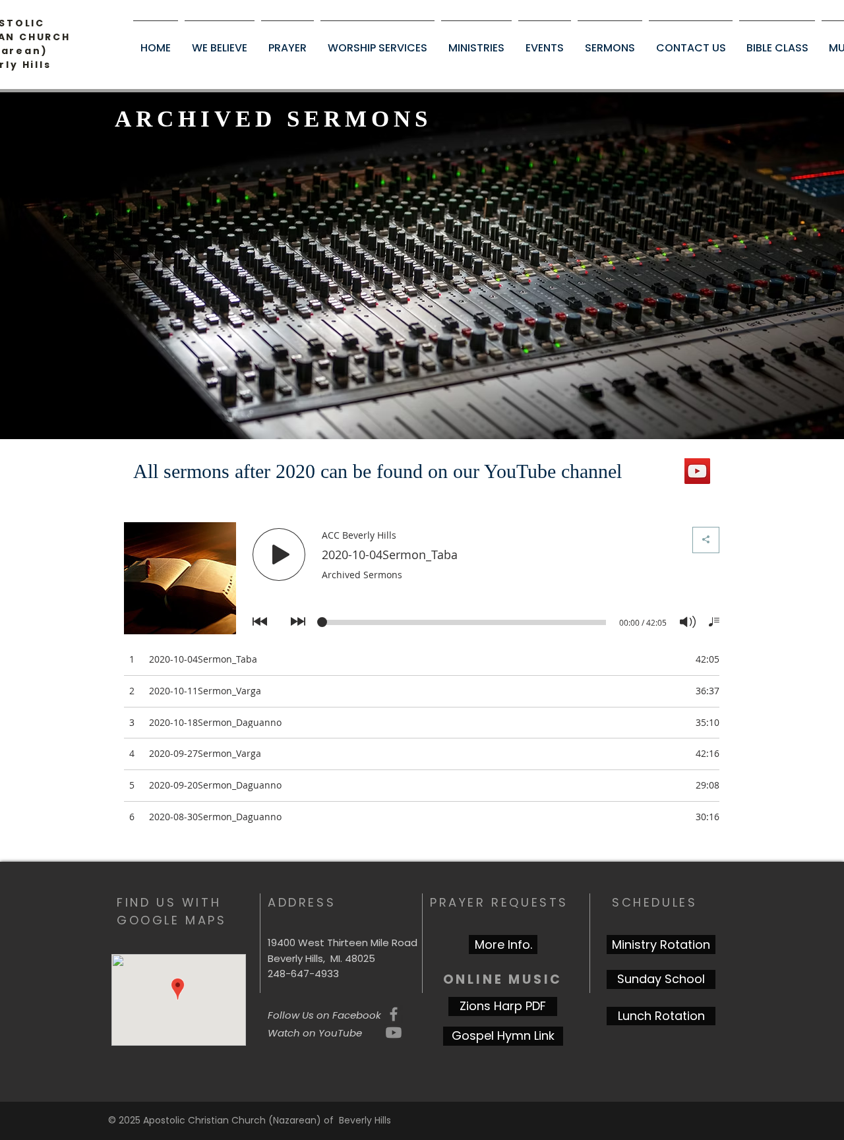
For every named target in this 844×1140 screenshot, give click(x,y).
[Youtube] (393, 1032)
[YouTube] (697, 471)
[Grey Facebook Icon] (393, 1014)
